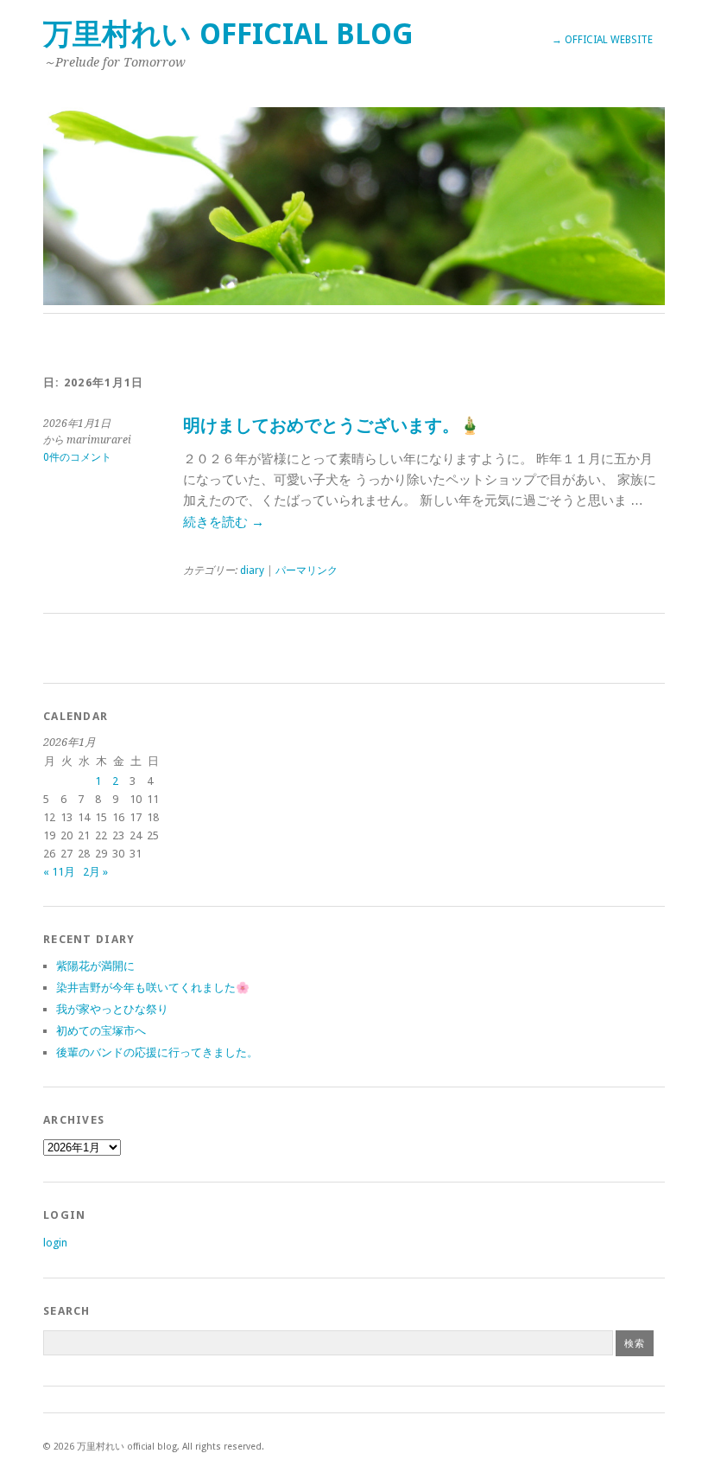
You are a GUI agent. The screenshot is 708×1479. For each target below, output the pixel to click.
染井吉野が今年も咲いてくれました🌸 (153, 987)
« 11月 (59, 871)
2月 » (95, 871)
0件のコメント (77, 457)
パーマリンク (306, 570)
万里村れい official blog (228, 34)
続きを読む (223, 522)
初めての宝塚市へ (101, 1030)
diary (252, 570)
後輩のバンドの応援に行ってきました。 (157, 1052)
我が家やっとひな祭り (112, 1009)
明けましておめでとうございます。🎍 (332, 426)
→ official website (602, 40)
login (55, 1242)
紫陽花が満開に (95, 965)
